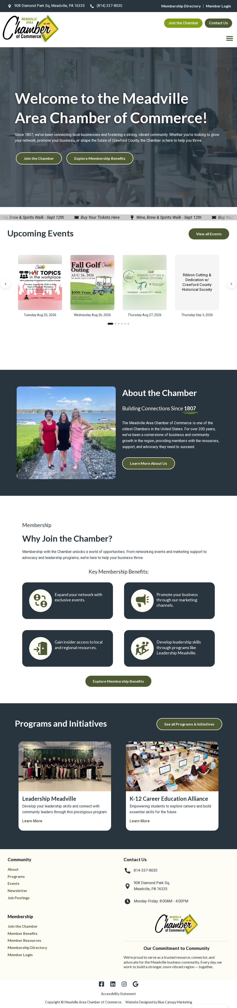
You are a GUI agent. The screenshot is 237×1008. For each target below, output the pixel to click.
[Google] (135, 984)
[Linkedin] (113, 984)
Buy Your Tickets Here (88, 217)
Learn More (32, 821)
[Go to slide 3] (119, 324)
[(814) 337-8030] (91, 6)
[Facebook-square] (101, 984)
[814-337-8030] (127, 870)
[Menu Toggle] (229, 38)
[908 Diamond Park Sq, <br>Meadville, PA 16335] (127, 886)
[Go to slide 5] (125, 324)
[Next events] (231, 284)
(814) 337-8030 (109, 5)
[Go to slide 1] (110, 324)
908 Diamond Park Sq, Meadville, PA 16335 (49, 5)
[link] (45, 6)
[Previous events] (5, 284)
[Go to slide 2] (115, 324)
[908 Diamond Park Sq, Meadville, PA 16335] (9, 6)
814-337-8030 (145, 870)
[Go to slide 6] (128, 324)
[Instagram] (124, 984)
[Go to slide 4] (122, 324)
